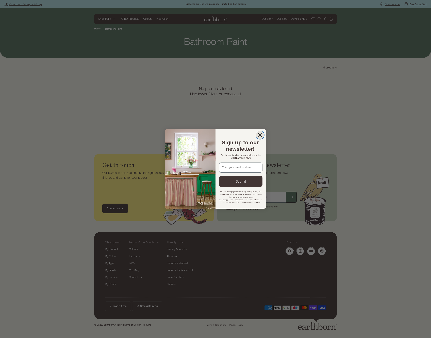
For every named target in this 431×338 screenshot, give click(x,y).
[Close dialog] (260, 135)
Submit (241, 181)
